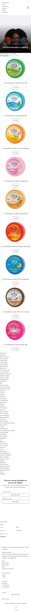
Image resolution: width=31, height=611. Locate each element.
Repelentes (2, 396)
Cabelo (9, 44)
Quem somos (5, 563)
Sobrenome (19, 530)
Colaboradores (5, 587)
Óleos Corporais (4, 385)
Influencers (4, 583)
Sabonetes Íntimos (4, 415)
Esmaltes (2, 394)
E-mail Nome (3, 521)
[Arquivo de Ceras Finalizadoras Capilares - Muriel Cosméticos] (5, 7)
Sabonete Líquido (4, 357)
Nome (17, 527)
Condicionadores (4, 379)
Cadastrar (3, 536)
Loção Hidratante (4, 372)
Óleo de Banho (4, 358)
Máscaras (2, 404)
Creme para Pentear (5, 370)
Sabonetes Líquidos (5, 389)
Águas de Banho (4, 366)
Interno (16, 606)
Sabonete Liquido (4, 375)
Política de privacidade (7, 568)
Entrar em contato (15, 495)
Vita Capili (2, 419)
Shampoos (2, 390)
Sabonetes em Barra (5, 387)
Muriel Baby (3, 368)
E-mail (2, 534)
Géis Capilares (3, 424)
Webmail (16, 610)
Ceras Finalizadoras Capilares (7, 423)
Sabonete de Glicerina (5, 373)
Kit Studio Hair (4, 428)
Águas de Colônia (4, 377)
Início (4, 44)
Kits (1, 383)
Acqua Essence (4, 364)
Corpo (1, 449)
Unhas (1, 472)
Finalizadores (3, 402)
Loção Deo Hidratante (5, 455)
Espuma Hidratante (5, 453)
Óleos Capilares (4, 421)
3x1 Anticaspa (3, 407)
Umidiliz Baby (3, 360)
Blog (3, 566)
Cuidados (2, 392)
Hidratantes (3, 355)
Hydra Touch (3, 353)
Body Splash (3, 451)
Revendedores (5, 585)
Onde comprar (15, 501)
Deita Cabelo (3, 398)
